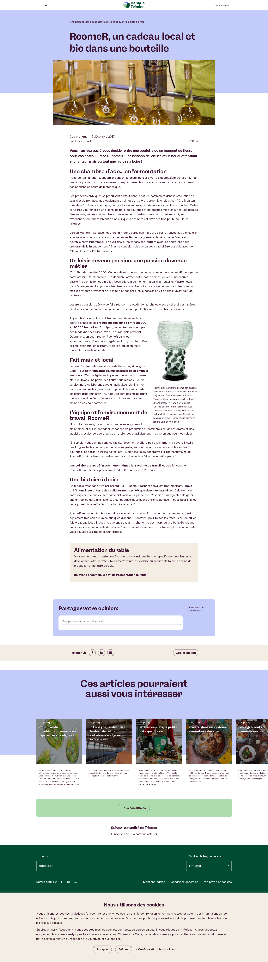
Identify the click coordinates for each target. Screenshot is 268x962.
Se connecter (222, 5)
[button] (264, 755)
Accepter (102, 949)
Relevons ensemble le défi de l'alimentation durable (110, 575)
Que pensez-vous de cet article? (83, 621)
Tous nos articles (134, 808)
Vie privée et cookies (218, 882)
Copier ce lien (186, 653)
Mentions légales (154, 882)
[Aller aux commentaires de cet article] (197, 141)
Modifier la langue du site (205, 856)
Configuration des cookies (156, 949)
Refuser (123, 949)
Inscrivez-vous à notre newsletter (135, 834)
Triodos (44, 856)
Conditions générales (184, 882)
